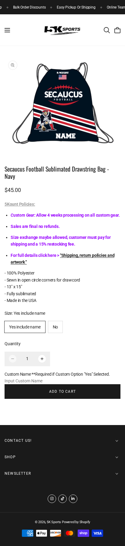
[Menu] (7, 30)
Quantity (12, 343)
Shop (10, 457)
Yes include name (25, 326)
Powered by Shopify (76, 522)
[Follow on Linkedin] (73, 499)
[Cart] (117, 30)
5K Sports (54, 522)
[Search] (107, 30)
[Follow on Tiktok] (62, 499)
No (55, 326)
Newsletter (18, 473)
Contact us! (18, 440)
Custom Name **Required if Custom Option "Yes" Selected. (57, 374)
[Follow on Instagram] (52, 499)
